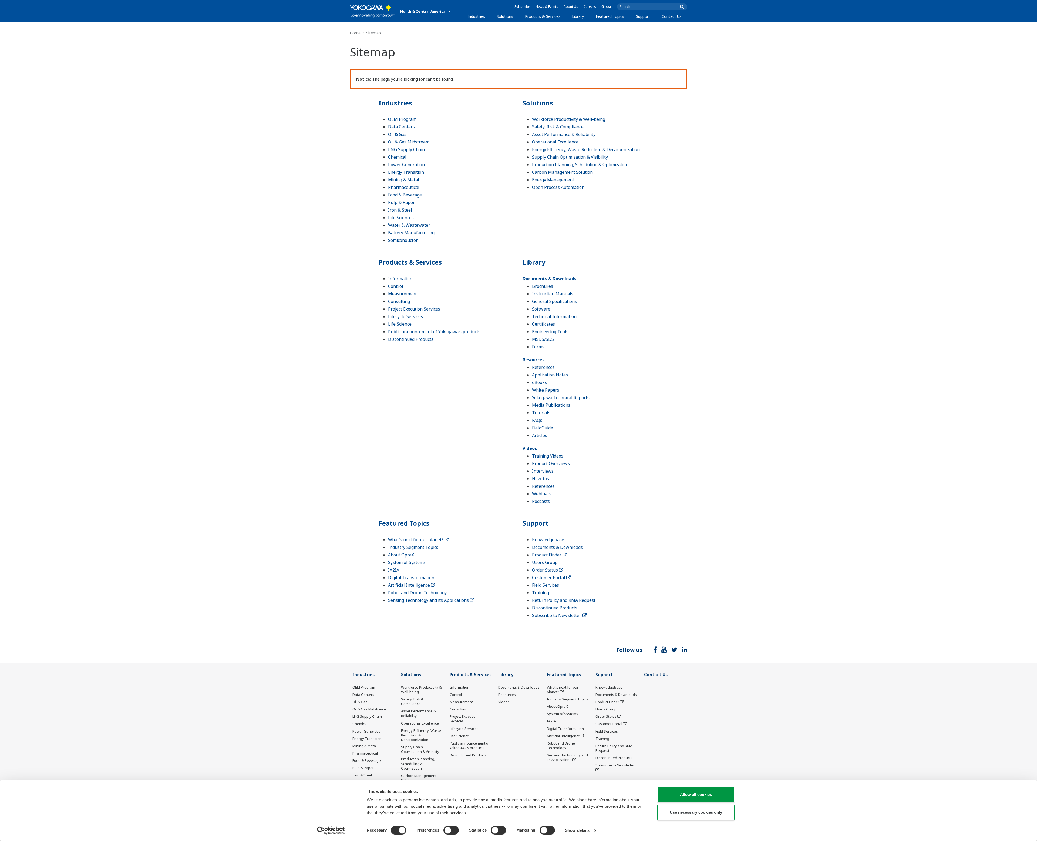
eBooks (539, 382)
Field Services (545, 585)
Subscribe (522, 6)
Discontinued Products (410, 339)
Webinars (541, 494)
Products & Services (542, 16)
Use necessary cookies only (696, 812)
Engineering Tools (550, 332)
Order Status (545, 570)
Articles (539, 435)
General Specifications (554, 301)
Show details (577, 830)
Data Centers (401, 127)
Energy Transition (406, 172)
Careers (590, 6)
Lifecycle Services (405, 316)
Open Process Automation (558, 187)
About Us (571, 6)
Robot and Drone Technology (417, 593)
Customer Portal (549, 577)
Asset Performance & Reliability (563, 134)
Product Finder (547, 555)
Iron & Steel (400, 210)
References (543, 367)
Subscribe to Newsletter (557, 615)
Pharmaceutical (403, 187)
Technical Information (554, 316)
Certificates (543, 324)
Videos (530, 448)
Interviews (543, 471)
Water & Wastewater (409, 225)
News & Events (547, 6)
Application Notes (550, 375)
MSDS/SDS (543, 339)
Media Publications (551, 405)
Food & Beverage (405, 195)
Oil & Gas (397, 134)
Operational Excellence (555, 142)
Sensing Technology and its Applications (429, 600)
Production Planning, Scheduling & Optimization (580, 165)
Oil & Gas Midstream (408, 142)
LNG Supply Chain (406, 149)
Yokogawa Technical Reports (561, 398)
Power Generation (406, 165)
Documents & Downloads (549, 279)
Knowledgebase (548, 540)
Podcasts (541, 501)
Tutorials (541, 413)
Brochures (542, 286)
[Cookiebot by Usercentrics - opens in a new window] (331, 830)
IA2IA (393, 570)
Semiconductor (403, 240)
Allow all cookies (696, 794)
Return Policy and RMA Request (563, 600)
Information (400, 279)
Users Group (545, 562)
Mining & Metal (403, 180)
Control (395, 286)
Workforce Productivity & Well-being (568, 119)
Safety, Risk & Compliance (558, 127)
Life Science (400, 324)
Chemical (397, 157)
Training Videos (547, 456)
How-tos (540, 479)
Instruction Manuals (552, 294)
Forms (538, 347)
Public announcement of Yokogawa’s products (434, 332)
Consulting (399, 301)
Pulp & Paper (401, 202)
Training (540, 593)
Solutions (505, 16)
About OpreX (401, 555)
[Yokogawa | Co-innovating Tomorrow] (372, 11)
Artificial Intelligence (409, 585)
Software (541, 309)
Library (578, 16)
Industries (476, 16)
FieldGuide (542, 428)
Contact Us (671, 16)
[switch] (451, 830)
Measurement (402, 294)
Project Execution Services (414, 309)
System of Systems (407, 562)
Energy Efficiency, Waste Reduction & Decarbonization (586, 149)
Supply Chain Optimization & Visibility (570, 157)
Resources (533, 360)
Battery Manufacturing (411, 233)
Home (355, 32)
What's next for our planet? (416, 540)
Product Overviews (551, 463)
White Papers (545, 390)
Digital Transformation (411, 577)
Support (643, 16)
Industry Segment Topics (413, 547)
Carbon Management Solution (562, 172)
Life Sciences (401, 218)
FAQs (537, 420)
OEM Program (402, 119)
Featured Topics (610, 16)
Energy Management (553, 180)
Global (606, 6)
